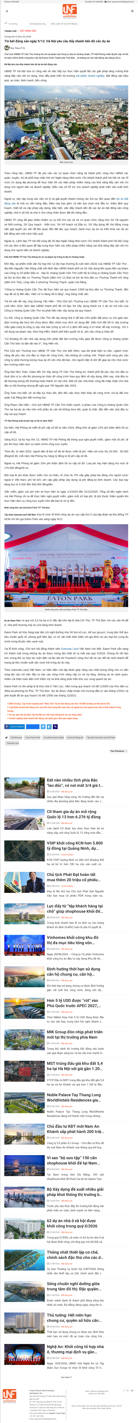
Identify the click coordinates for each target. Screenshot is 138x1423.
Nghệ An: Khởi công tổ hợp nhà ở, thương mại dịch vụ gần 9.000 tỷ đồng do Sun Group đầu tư (75, 1349)
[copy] (55, 726)
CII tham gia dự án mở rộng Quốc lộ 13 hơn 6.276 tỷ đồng (74, 814)
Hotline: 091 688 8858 (95, 2)
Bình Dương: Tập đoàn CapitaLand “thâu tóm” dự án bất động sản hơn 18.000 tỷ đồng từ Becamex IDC (59, 703)
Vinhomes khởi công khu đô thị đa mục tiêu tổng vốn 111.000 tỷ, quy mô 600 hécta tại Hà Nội (74, 940)
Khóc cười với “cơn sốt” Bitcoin (64, 24)
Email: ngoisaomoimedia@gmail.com (120, 2)
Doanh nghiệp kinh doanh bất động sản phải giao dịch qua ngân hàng (43, 718)
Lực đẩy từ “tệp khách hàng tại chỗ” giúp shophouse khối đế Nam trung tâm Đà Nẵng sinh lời (75, 909)
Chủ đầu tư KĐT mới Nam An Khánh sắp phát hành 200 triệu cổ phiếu (75, 1129)
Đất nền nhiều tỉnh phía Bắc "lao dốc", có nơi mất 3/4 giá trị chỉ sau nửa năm (75, 783)
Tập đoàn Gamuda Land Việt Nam (101, 737)
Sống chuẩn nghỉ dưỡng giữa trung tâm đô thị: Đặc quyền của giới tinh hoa (73, 1286)
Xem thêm (65, 1377)
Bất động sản (28, 31)
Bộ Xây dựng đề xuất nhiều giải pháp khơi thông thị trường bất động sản (75, 1192)
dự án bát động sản (75, 737)
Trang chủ (10, 31)
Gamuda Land (69, 648)
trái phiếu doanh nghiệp (90, 75)
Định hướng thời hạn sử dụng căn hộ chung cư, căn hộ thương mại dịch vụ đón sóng (73, 972)
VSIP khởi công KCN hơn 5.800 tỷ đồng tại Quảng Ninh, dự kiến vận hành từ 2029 (75, 846)
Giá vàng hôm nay (38, 24)
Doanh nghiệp (67, 855)
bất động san (16, 737)
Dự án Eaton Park (33, 737)
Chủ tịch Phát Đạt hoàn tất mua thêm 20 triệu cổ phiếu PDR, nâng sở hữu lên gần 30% (74, 877)
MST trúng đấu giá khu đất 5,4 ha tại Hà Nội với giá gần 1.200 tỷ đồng (75, 1066)
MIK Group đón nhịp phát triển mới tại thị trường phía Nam (75, 1035)
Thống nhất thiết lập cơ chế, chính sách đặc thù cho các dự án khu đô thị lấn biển (75, 1255)
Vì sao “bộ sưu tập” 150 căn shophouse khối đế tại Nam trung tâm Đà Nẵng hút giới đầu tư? (72, 1160)
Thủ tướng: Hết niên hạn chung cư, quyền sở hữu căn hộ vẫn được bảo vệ (73, 1318)
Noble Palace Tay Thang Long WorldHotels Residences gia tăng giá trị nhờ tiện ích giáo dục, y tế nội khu (74, 1097)
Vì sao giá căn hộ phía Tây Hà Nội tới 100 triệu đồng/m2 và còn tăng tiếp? (45, 714)
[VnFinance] (70, 11)
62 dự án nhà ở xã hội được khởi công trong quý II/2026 (72, 1223)
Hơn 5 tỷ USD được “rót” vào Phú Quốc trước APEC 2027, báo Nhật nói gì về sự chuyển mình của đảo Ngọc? (73, 1003)
